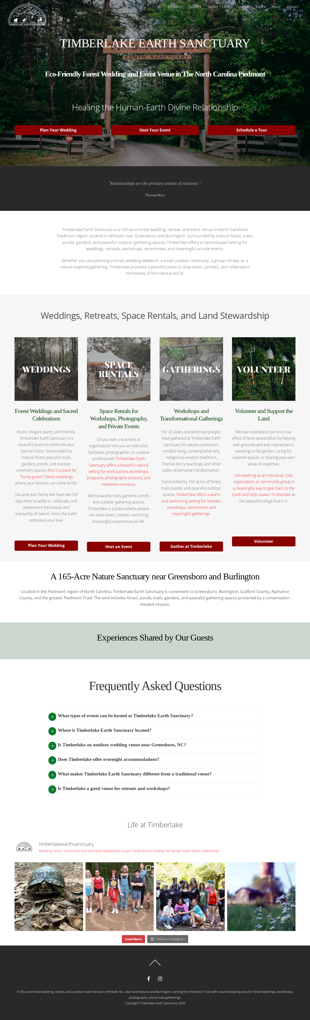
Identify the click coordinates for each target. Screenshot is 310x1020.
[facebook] (149, 978)
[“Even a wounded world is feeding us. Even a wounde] (261, 896)
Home (156, 6)
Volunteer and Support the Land (263, 415)
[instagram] (160, 978)
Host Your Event (155, 130)
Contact (293, 6)
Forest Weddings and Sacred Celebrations (46, 415)
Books (260, 6)
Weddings (175, 6)
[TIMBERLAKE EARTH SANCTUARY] (27, 26)
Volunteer (263, 541)
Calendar (242, 6)
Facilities (195, 6)
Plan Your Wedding (58, 130)
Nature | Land (218, 6)
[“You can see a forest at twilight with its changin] (49, 896)
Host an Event (118, 546)
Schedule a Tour (251, 130)
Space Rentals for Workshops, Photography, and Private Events (118, 418)
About (275, 6)
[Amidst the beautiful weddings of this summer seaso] (190, 896)
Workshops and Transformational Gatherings (191, 415)
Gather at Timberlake (191, 546)
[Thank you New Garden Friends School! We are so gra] (119, 896)
